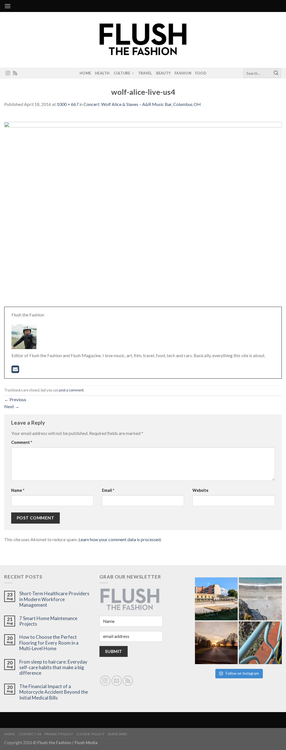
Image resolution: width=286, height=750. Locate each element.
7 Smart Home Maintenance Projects (48, 621)
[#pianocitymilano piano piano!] (216, 598)
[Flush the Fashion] (143, 39)
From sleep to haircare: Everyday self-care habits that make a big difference (53, 667)
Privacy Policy (59, 734)
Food (200, 73)
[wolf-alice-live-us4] (143, 213)
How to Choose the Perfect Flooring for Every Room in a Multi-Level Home (48, 642)
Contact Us (30, 734)
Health (102, 73)
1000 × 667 (67, 104)
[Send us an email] (116, 681)
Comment (21, 442)
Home (85, 73)
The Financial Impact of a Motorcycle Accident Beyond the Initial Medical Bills (53, 692)
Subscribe (117, 734)
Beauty (163, 73)
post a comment (71, 390)
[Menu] (7, 6)
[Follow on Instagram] (8, 73)
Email (108, 490)
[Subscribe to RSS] (15, 73)
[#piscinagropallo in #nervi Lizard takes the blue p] (260, 642)
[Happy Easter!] (216, 642)
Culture (122, 73)
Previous (15, 399)
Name (17, 490)
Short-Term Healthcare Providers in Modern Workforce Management (54, 599)
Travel (145, 73)
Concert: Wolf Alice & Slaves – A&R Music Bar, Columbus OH (142, 104)
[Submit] (276, 73)
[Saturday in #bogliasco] (260, 598)
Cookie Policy (90, 734)
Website (200, 490)
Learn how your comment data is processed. (119, 539)
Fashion (183, 73)
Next (11, 406)
